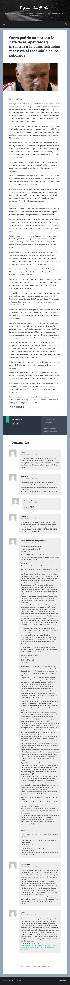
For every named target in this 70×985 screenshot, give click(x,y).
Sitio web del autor (17, 423)
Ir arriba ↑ (63, 980)
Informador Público (35, 8)
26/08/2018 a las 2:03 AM (29, 866)
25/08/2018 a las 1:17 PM (29, 518)
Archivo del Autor (13, 423)
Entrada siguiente (51, 431)
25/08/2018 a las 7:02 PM (29, 543)
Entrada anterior (51, 428)
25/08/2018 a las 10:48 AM (29, 478)
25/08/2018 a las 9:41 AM (29, 454)
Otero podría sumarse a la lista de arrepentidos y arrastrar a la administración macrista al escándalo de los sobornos (34, 46)
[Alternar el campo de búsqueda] (66, 24)
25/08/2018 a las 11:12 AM (32, 503)
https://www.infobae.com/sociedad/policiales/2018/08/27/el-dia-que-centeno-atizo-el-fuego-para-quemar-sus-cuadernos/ (39, 948)
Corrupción (49, 422)
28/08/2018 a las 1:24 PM (29, 915)
